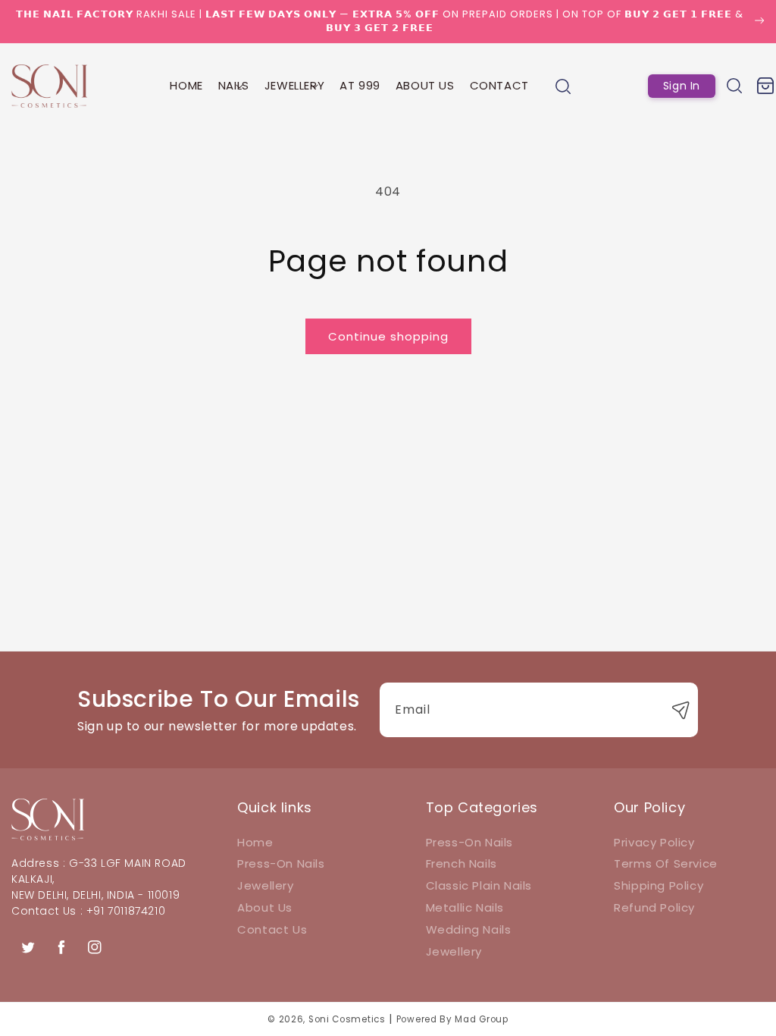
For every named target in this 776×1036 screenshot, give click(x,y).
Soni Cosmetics (347, 1019)
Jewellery (265, 885)
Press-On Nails (280, 863)
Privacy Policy (654, 842)
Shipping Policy (658, 885)
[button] (233, 86)
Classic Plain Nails (479, 885)
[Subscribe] (681, 710)
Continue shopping (388, 336)
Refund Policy (654, 907)
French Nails (461, 863)
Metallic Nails (465, 907)
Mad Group (481, 1019)
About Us (265, 907)
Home (255, 842)
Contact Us (272, 929)
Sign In (681, 86)
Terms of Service (666, 863)
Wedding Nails (469, 929)
